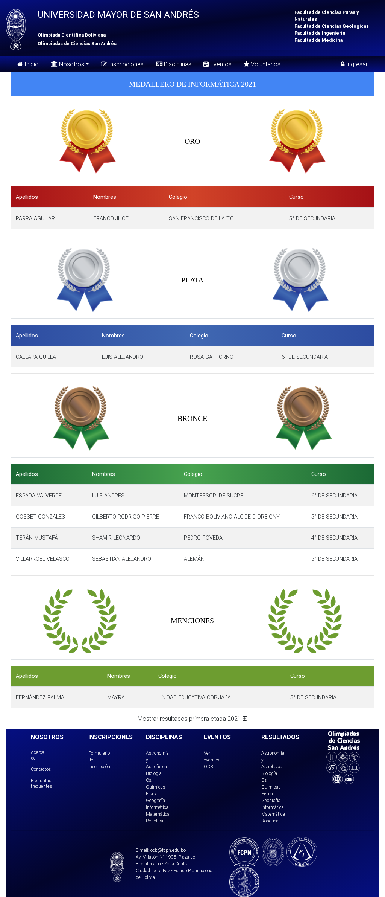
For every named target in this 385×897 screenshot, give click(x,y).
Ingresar (356, 64)
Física (152, 793)
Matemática (158, 814)
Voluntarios (264, 64)
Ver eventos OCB (211, 759)
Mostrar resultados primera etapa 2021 (190, 718)
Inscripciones (125, 64)
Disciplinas (176, 64)
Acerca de (37, 754)
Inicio (31, 64)
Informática (157, 807)
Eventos (220, 64)
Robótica (154, 821)
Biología (154, 773)
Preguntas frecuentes (41, 783)
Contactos (41, 769)
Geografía (155, 800)
